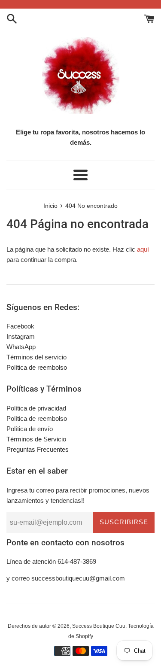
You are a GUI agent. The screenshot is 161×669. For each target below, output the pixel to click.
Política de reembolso (36, 367)
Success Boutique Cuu (98, 626)
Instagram (20, 336)
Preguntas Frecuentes (37, 449)
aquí (143, 249)
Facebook (20, 326)
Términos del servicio (36, 357)
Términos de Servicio (36, 439)
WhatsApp (21, 346)
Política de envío (29, 428)
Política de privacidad (36, 408)
